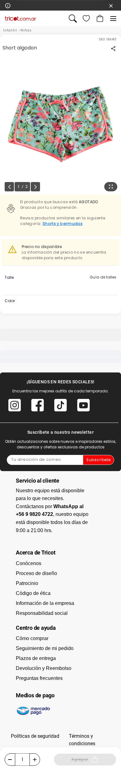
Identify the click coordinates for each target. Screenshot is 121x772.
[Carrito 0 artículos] (99, 18)
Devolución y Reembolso (43, 668)
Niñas (26, 30)
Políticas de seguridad (35, 736)
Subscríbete (98, 459)
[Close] (111, 5)
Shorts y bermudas (63, 224)
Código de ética (33, 593)
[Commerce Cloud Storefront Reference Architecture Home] (20, 18)
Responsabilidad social (42, 613)
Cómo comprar (32, 638)
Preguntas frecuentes (39, 678)
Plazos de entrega (36, 658)
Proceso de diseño (36, 573)
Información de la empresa (45, 603)
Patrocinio (27, 583)
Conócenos (28, 563)
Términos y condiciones (82, 739)
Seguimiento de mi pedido (45, 648)
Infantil (10, 30)
